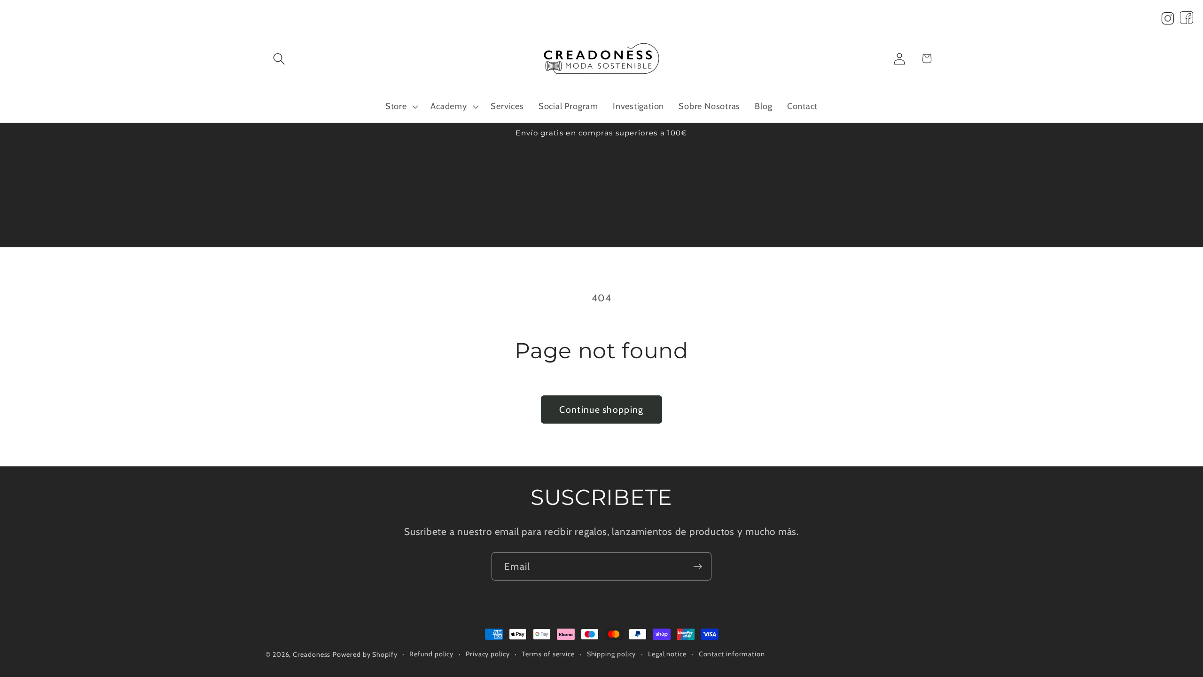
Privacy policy (488, 654)
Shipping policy (611, 654)
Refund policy (431, 654)
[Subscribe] (697, 566)
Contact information (732, 654)
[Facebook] (1187, 20)
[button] (279, 58)
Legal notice (667, 654)
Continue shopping (601, 409)
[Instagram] (1168, 20)
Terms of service (548, 654)
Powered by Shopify (365, 654)
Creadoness (311, 654)
